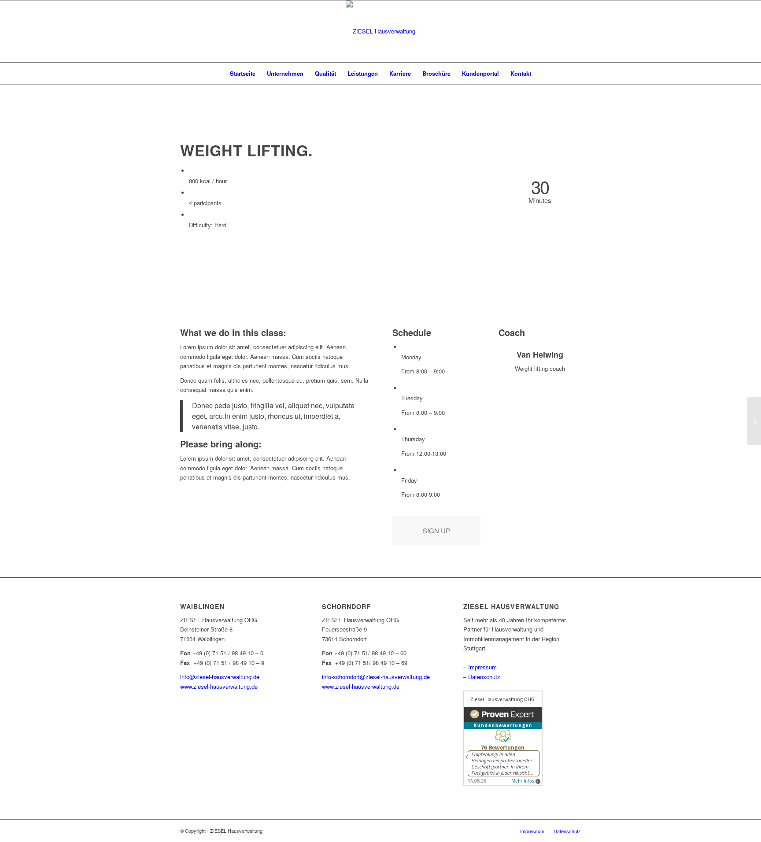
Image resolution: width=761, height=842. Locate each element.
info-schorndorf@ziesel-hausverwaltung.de (376, 676)
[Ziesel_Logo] (380, 31)
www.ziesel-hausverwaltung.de (219, 686)
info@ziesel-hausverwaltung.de (219, 676)
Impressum (482, 667)
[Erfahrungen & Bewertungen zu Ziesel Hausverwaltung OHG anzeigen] (503, 783)
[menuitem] (242, 74)
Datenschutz (484, 676)
